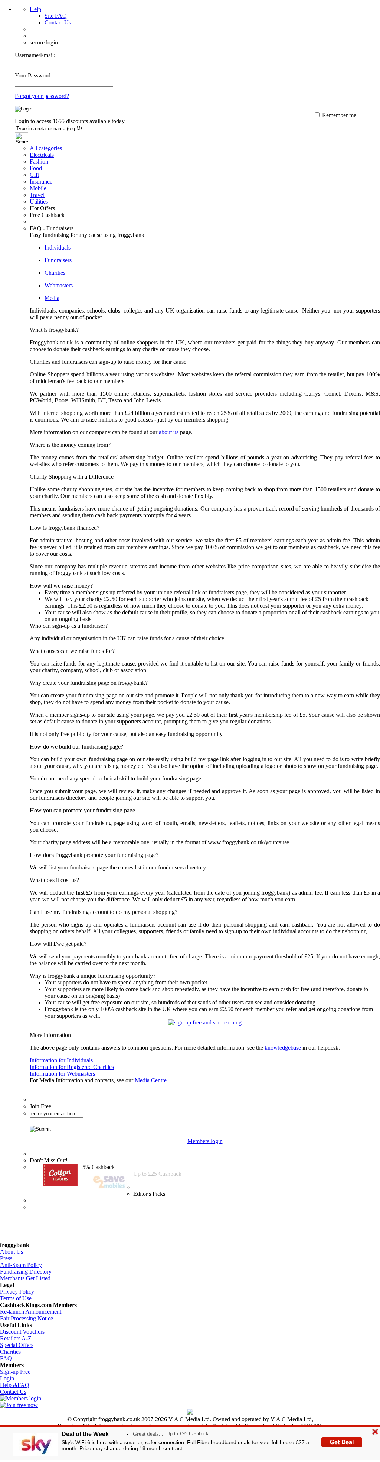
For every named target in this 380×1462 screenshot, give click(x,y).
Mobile (38, 188)
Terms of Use (16, 1298)
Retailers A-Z (16, 1338)
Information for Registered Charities (72, 1067)
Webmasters (59, 285)
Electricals (42, 155)
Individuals (58, 247)
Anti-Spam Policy (21, 1265)
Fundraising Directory (26, 1271)
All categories (46, 148)
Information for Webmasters (62, 1073)
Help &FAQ (14, 1385)
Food (36, 168)
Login (7, 1378)
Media (52, 298)
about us (168, 432)
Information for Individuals (61, 1060)
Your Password (32, 75)
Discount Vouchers (22, 1332)
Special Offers (16, 1345)
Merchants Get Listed (25, 1278)
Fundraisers (58, 260)
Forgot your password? (42, 96)
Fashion (39, 161)
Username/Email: (35, 55)
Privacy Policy (17, 1291)
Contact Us (58, 22)
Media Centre (151, 1080)
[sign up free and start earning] (205, 1022)
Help (35, 9)
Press (6, 1258)
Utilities (39, 201)
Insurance (41, 181)
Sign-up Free (15, 1372)
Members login (205, 1141)
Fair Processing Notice (26, 1318)
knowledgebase (283, 1047)
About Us (11, 1251)
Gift (34, 175)
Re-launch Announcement (30, 1311)
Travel (37, 195)
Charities (55, 273)
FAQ (6, 1358)
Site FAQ (56, 16)
